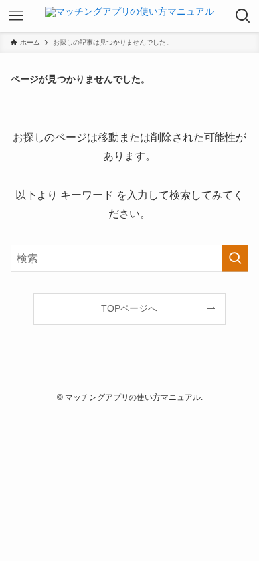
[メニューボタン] (16, 16)
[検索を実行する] (235, 258)
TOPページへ (129, 308)
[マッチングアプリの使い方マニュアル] (129, 16)
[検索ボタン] (243, 16)
